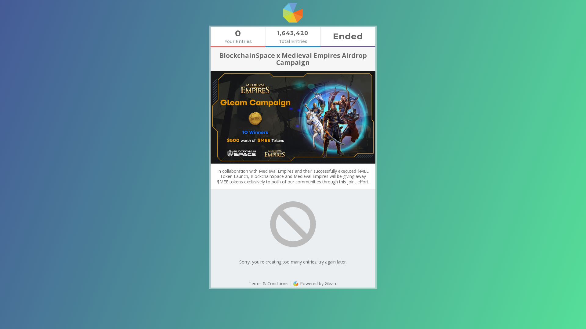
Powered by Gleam (318, 283)
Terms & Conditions (268, 283)
